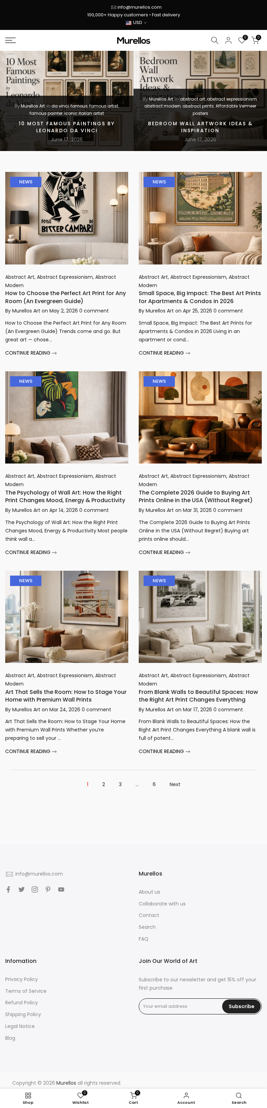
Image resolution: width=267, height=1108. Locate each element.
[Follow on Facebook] (8, 889)
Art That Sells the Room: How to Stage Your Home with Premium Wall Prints (66, 696)
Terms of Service (26, 991)
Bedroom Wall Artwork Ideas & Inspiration (200, 127)
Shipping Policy (23, 1014)
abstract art (192, 99)
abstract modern (162, 106)
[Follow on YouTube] (61, 889)
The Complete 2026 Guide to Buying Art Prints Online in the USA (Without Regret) (196, 496)
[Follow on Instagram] (35, 889)
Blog (10, 1038)
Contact (149, 915)
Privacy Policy (21, 979)
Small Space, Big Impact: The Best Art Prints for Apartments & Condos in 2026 (200, 297)
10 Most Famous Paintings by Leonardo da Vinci (67, 127)
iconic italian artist (84, 113)
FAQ (143, 938)
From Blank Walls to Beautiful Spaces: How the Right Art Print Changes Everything (198, 696)
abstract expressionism (232, 99)
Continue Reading (28, 352)
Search (147, 927)
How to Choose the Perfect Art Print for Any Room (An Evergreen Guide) (65, 297)
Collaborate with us (162, 903)
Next (175, 784)
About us (149, 891)
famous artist (103, 106)
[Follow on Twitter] (21, 889)
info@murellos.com (140, 7)
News (25, 182)
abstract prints (198, 106)
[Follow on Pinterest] (48, 889)
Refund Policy (21, 1002)
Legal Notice (20, 1026)
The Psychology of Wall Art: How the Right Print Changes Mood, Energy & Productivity (65, 496)
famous (79, 106)
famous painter (46, 113)
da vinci (60, 106)
